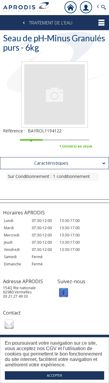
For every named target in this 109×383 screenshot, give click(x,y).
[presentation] (54, 163)
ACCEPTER (54, 375)
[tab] (54, 163)
